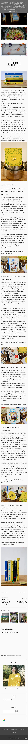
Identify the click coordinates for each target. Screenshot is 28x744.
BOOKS (11, 59)
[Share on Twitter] (24, 592)
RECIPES (15, 59)
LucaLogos (17, 738)
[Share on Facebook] (23, 592)
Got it (18, 11)
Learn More (12, 11)
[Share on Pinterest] (26, 592)
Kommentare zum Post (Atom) (14, 655)
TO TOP (25, 738)
